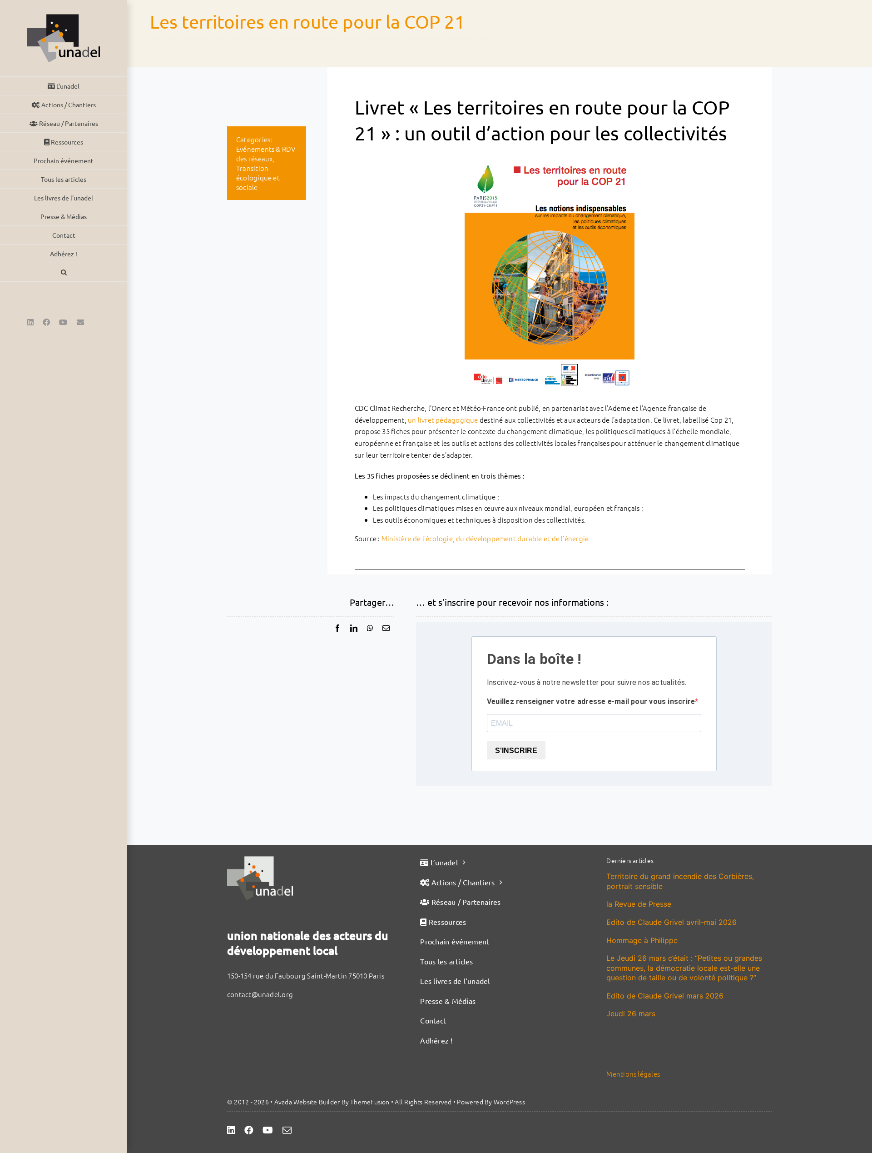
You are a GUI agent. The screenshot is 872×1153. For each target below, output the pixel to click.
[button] (63, 272)
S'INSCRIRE (516, 750)
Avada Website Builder (307, 1101)
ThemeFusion (369, 1101)
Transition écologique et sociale (258, 177)
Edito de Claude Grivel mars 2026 (664, 995)
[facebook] (248, 1130)
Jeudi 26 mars (630, 1013)
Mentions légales (633, 1073)
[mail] (287, 1130)
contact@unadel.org (260, 994)
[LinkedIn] (354, 628)
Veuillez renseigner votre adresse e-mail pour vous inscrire (591, 701)
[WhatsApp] (370, 628)
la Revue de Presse (638, 903)
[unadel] (260, 859)
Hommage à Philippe (642, 940)
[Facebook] (337, 628)
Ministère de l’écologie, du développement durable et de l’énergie (485, 538)
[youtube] (268, 1130)
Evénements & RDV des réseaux (266, 153)
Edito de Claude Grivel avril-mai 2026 (671, 922)
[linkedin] (231, 1130)
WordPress (509, 1101)
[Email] (386, 628)
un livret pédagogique (443, 419)
